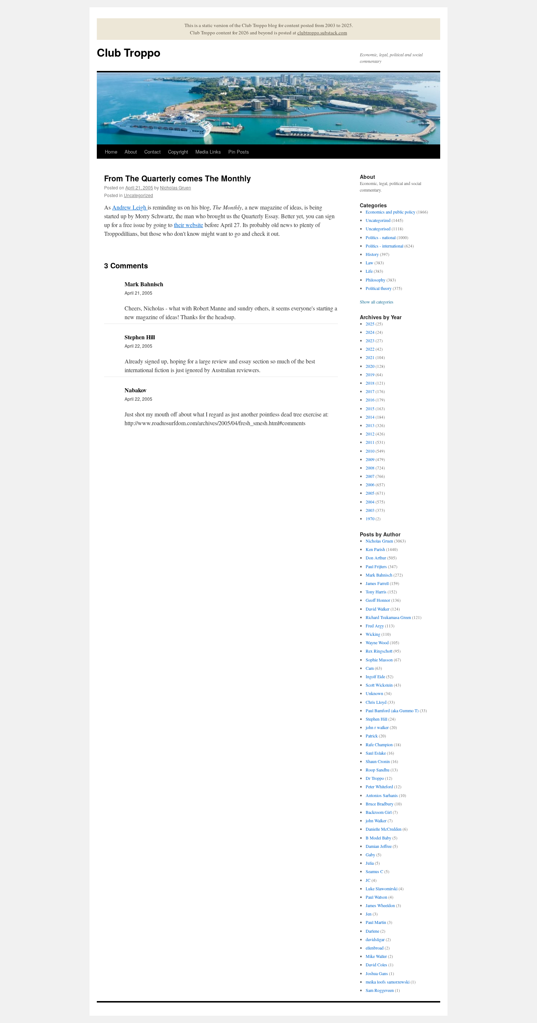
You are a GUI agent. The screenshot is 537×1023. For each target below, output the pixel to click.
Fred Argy (375, 625)
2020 (370, 366)
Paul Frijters (376, 566)
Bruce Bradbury (379, 804)
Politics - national (381, 237)
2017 (370, 391)
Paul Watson (376, 897)
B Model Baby (378, 838)
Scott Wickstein (379, 685)
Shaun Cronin (378, 761)
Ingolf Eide (375, 676)
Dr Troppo (375, 778)
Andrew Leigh (130, 207)
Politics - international (384, 246)
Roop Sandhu (377, 770)
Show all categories (376, 302)
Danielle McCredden (383, 829)
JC (368, 880)
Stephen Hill (376, 719)
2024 (370, 332)
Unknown (374, 693)
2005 (370, 493)
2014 (370, 417)
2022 (370, 349)
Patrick (372, 736)
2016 (370, 400)
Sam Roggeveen (380, 990)
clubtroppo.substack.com (322, 32)
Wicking (373, 634)
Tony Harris (376, 591)
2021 (370, 357)
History (372, 254)
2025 (370, 323)
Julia (370, 863)
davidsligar (375, 939)
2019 (370, 374)
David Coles (376, 964)
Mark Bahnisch (379, 575)
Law (369, 262)
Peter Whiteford (379, 786)
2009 (370, 459)
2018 (370, 383)
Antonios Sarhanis (382, 795)
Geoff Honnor (378, 600)
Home (111, 151)
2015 (370, 408)
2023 (370, 340)
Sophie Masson (379, 660)
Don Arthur (376, 557)
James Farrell (377, 583)
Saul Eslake (376, 753)
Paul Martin (376, 922)
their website (188, 225)
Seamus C (374, 871)
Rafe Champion (379, 744)
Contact (152, 151)
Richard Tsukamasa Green (388, 617)
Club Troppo (128, 52)
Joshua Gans (377, 973)
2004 (370, 502)
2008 (370, 468)
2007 (370, 476)
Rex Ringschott (379, 651)
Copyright (178, 151)
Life (369, 271)
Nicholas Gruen (175, 187)
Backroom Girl (379, 812)
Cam (370, 668)
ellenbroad (375, 948)
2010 (370, 451)
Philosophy (375, 280)
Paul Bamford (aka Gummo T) (392, 710)
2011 (370, 442)
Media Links (208, 151)
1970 (370, 518)
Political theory (379, 288)
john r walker (377, 727)
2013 (370, 425)
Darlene (372, 931)
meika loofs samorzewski (388, 982)
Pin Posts (238, 151)
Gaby (370, 854)
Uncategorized (138, 195)
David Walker (377, 609)
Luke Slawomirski (381, 888)
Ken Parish (375, 549)
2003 (370, 510)
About (131, 151)
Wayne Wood (377, 642)
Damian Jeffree (379, 846)
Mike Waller (376, 956)
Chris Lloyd (376, 702)
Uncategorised (378, 228)
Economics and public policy (390, 212)
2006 (370, 484)
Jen (369, 914)
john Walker (376, 820)
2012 (370, 434)
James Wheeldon (380, 905)
